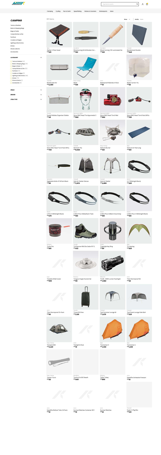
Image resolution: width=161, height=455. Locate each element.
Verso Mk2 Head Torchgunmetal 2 (85, 115)
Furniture (13, 37)
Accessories (14, 52)
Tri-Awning (130, 246)
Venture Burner (105, 148)
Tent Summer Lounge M (108, 312)
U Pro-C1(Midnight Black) (55, 214)
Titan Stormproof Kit (134, 279)
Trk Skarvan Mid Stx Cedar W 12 (84, 246)
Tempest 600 (51, 345)
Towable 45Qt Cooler (54, 279)
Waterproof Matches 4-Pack (109, 83)
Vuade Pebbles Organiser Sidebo (58, 115)
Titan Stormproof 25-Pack (55, 312)
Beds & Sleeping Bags (17, 28)
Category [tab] (14, 57)
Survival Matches (105, 410)
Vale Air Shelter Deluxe (81, 181)
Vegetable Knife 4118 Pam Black (57, 181)
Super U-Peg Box (132, 410)
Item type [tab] (14, 99)
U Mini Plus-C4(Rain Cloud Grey (110, 214)
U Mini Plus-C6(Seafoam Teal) (83, 214)
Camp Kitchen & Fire (17, 34)
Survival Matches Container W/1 (84, 410)
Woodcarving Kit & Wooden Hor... (85, 50)
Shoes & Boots (15, 49)
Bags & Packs (15, 31)
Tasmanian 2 (131, 345)
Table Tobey (104, 377)
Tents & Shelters (16, 25)
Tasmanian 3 (104, 345)
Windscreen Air (52, 83)
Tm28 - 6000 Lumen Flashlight (110, 279)
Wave (75, 83)
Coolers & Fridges (16, 40)
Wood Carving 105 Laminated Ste (111, 50)
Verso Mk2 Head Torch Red (109, 115)
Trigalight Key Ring (106, 246)
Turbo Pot (50, 246)
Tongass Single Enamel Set (82, 279)
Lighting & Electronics (17, 43)
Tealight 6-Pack (79, 345)
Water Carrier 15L (133, 83)
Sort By (137, 19)
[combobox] (120, 4)
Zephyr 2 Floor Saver (53, 50)
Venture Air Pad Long (134, 148)
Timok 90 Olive (79, 312)
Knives (13, 46)
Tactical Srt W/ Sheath (81, 377)
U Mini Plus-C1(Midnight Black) (137, 214)
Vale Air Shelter (105, 181)
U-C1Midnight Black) (134, 181)
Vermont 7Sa (78, 148)
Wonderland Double (133, 50)
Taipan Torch (51, 377)
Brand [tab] (13, 95)
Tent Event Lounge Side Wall (136, 312)
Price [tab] (12, 90)
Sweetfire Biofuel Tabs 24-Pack (57, 410)
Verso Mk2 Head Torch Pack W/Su (138, 115)
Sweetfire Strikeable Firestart (136, 377)
